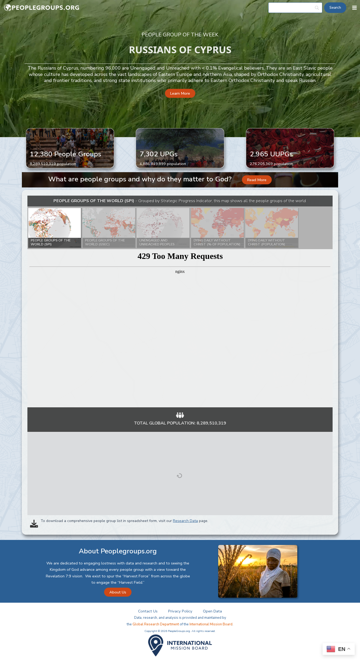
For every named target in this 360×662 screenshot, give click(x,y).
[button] (180, 93)
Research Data (185, 520)
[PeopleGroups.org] (41, 8)
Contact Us (148, 611)
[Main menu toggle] (354, 7)
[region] (180, 301)
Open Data (212, 611)
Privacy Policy (180, 611)
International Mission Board (210, 624)
